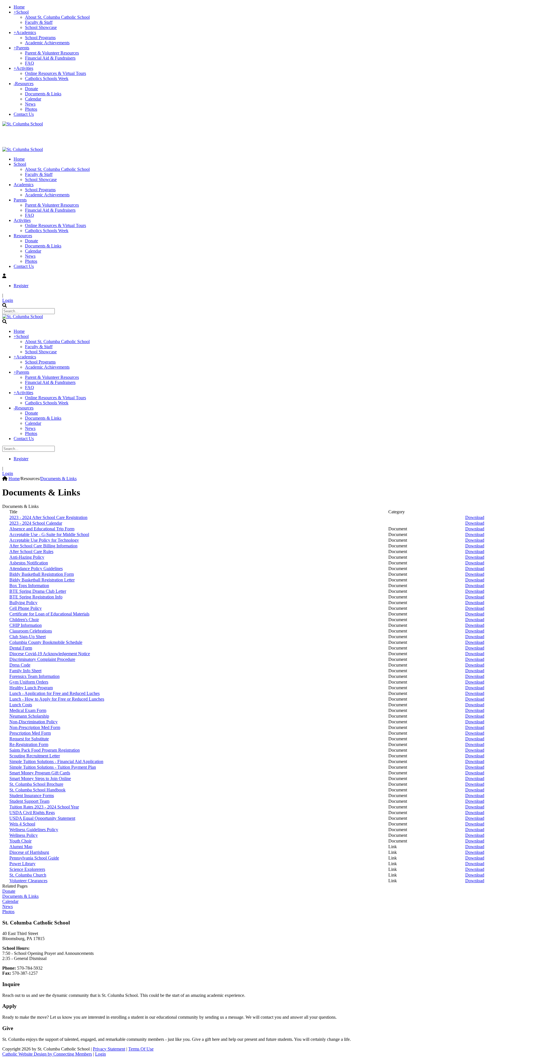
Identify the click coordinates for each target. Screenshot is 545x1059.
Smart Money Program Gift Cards (39, 772)
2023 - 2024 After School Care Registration (48, 517)
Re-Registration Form (28, 744)
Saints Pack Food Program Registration (44, 750)
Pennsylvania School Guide (34, 858)
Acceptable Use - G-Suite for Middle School (49, 534)
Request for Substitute (29, 738)
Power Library (22, 863)
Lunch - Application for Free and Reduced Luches (54, 693)
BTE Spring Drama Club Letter (37, 591)
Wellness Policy (23, 835)
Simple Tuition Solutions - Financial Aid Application (56, 761)
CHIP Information (25, 625)
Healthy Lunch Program (31, 687)
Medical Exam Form (27, 710)
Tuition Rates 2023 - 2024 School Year (44, 806)
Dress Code (19, 665)
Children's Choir (24, 619)
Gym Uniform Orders (28, 682)
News (7, 906)
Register (21, 285)
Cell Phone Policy (25, 608)
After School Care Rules (31, 551)
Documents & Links (20, 896)
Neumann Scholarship (29, 716)
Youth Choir (20, 841)
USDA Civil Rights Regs (32, 812)
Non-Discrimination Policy (33, 721)
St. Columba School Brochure (36, 784)
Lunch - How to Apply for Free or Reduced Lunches (56, 699)
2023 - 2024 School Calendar (35, 523)
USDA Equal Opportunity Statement (42, 818)
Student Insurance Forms (31, 795)
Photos (8, 911)
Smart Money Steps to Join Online (40, 778)
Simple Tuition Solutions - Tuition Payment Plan (52, 767)
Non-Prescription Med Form (34, 727)
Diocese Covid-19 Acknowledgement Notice (49, 653)
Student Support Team (29, 801)
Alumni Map (20, 846)
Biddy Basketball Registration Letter (42, 579)
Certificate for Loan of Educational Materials (49, 614)
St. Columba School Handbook (37, 789)
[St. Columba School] (22, 123)
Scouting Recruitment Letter (34, 755)
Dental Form (20, 648)
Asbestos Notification (28, 562)
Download (474, 517)
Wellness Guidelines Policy (33, 829)
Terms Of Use (141, 1049)
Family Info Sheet (25, 670)
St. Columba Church (27, 875)
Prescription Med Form (30, 733)
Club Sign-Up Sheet (27, 636)
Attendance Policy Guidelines (36, 568)
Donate (8, 891)
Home (14, 478)
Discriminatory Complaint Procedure (42, 659)
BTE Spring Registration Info (35, 596)
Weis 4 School (22, 823)
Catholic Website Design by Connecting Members (47, 1054)
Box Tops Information (29, 585)
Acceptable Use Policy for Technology (44, 540)
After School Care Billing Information (43, 545)
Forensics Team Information (34, 676)
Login (7, 300)
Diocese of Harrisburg (29, 852)
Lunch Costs (20, 704)
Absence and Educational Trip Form (41, 528)
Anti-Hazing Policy (26, 557)
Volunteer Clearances (28, 880)
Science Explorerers (27, 869)
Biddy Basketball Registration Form (41, 574)
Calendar (10, 901)
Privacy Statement (109, 1049)
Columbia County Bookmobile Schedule (45, 642)
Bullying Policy (23, 602)
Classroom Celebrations (30, 631)
